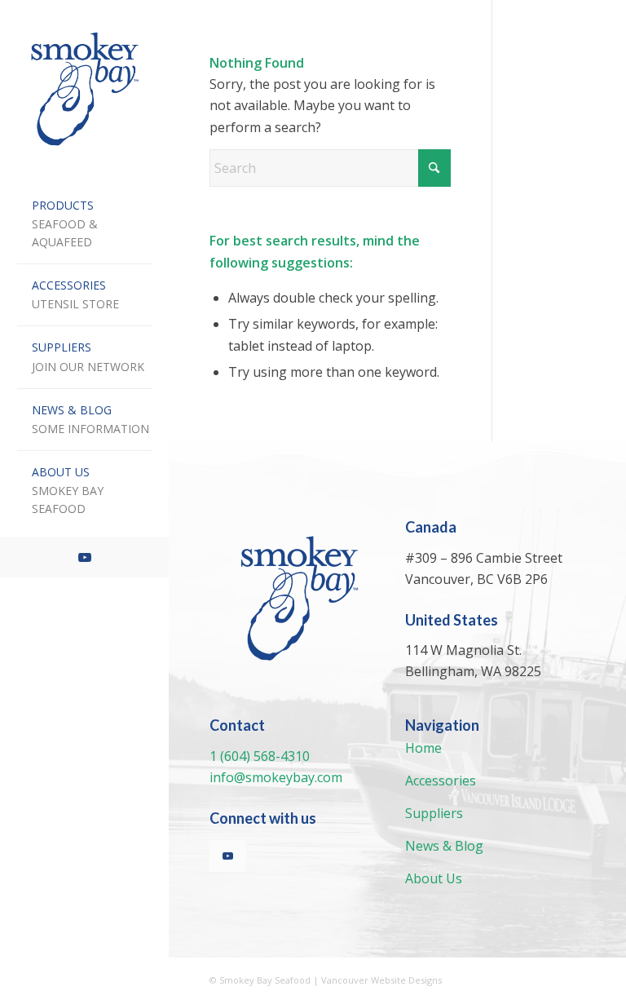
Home (423, 748)
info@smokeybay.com (275, 777)
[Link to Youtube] (84, 557)
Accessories (440, 780)
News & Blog (444, 846)
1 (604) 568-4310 (259, 756)
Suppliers (434, 813)
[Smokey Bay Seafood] (84, 89)
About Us (433, 878)
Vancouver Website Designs (381, 980)
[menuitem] (84, 224)
